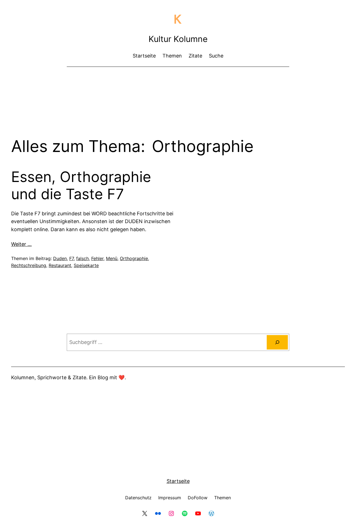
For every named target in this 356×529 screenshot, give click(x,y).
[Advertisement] (178, 86)
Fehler (97, 258)
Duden (60, 258)
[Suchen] (277, 342)
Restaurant (60, 265)
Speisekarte (86, 265)
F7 (71, 258)
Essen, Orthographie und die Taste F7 (81, 185)
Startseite (178, 481)
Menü (111, 258)
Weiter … (21, 244)
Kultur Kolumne (178, 39)
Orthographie (134, 258)
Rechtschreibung (28, 265)
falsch (82, 258)
